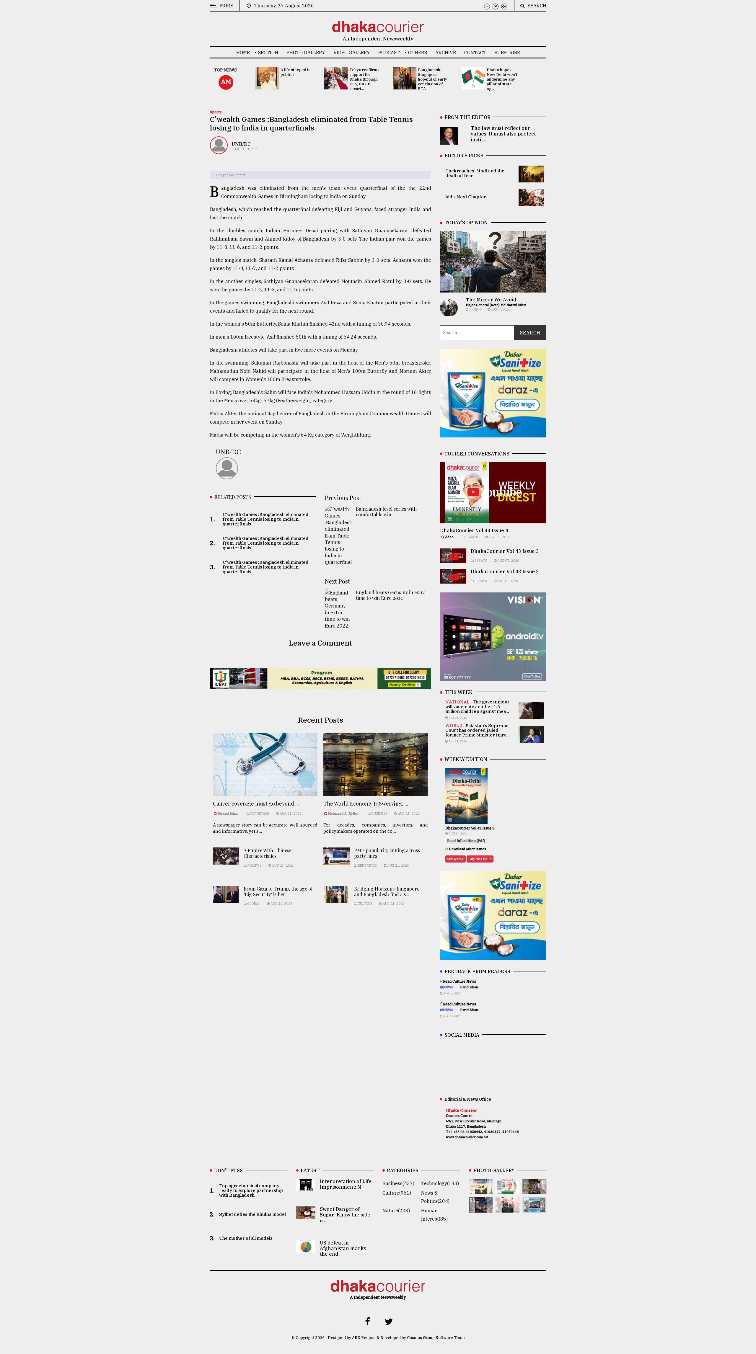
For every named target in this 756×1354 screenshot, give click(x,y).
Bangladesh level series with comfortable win (386, 511)
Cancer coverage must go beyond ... (256, 803)
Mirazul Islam (228, 813)
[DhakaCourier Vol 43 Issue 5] (481, 1190)
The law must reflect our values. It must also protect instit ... (503, 133)
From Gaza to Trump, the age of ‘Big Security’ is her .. (278, 891)
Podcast (389, 52)
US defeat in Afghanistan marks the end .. (343, 1248)
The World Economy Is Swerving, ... (365, 803)
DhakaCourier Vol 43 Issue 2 (505, 571)
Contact (475, 52)
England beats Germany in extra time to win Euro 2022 (391, 595)
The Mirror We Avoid (491, 300)
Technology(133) (440, 1183)
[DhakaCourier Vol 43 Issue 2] (481, 1208)
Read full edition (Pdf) (466, 841)
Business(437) (398, 1183)
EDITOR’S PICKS (463, 156)
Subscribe (507, 52)
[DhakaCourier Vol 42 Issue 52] (534, 1208)
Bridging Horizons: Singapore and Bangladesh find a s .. (386, 891)
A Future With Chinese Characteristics (267, 853)
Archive (445, 52)
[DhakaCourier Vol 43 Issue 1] (507, 1208)
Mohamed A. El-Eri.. (343, 813)
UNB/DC (241, 144)
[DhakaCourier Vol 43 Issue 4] (507, 1190)
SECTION (268, 52)
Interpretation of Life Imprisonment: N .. (346, 1184)
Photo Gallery (305, 52)
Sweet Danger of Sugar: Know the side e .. (345, 1214)
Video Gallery (351, 52)
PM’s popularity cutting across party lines (387, 853)
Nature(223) (396, 1210)
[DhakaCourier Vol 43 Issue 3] (534, 1190)
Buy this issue (480, 859)
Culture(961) (396, 1193)
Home (243, 52)
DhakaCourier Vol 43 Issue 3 (505, 551)
